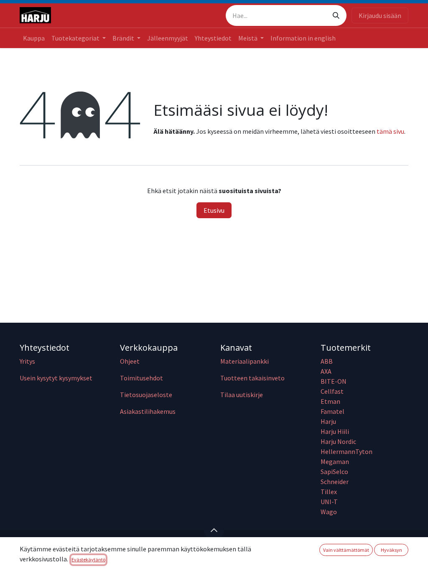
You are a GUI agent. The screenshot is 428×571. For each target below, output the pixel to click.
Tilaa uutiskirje (241, 394)
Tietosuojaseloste (146, 394)
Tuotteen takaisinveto (252, 378)
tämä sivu (390, 131)
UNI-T (329, 501)
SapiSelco (334, 471)
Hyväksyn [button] (391, 550)
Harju (328, 421)
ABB (327, 361)
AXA (326, 371)
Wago (329, 511)
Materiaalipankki (244, 361)
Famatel (333, 411)
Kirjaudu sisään (380, 15)
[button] (214, 530)
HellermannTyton (347, 451)
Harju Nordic (338, 441)
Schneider (335, 481)
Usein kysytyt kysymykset (56, 378)
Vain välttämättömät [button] (346, 550)
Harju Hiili (335, 431)
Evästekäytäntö (88, 559)
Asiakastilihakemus (148, 411)
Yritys (27, 361)
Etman (330, 401)
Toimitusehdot (141, 378)
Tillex (329, 491)
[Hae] (336, 15)
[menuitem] (34, 38)
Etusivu (214, 210)
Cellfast (333, 391)
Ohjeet (130, 361)
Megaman (335, 461)
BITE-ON (333, 381)
